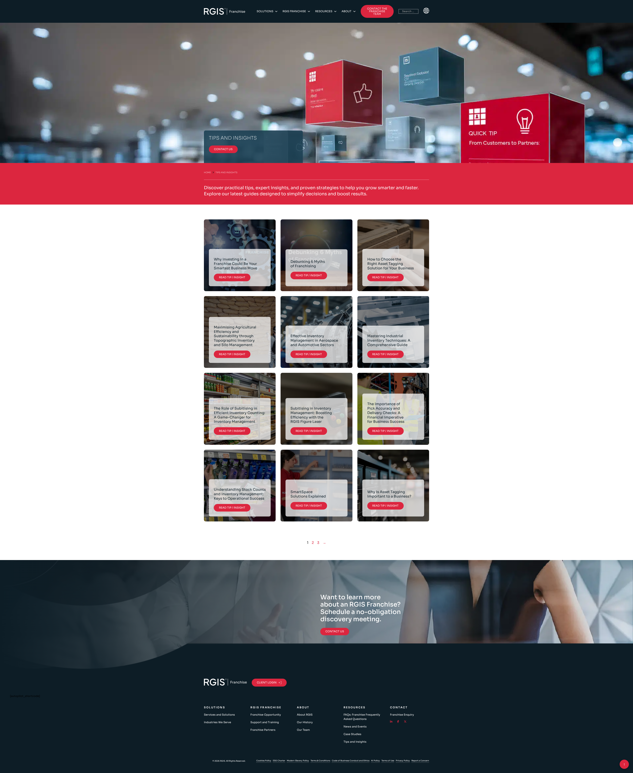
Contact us (223, 149)
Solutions (265, 11)
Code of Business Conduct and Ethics (350, 760)
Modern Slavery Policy (298, 760)
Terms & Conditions (320, 760)
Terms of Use (387, 760)
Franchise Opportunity (265, 714)
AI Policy (375, 760)
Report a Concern (420, 760)
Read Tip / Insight (232, 277)
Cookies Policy (263, 760)
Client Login (267, 682)
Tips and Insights (355, 741)
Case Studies (352, 734)
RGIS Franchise (294, 11)
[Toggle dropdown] (276, 11)
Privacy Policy (403, 760)
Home (207, 172)
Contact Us (334, 631)
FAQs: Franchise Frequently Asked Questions (362, 717)
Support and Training (264, 722)
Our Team (303, 730)
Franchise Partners (262, 730)
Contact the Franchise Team (377, 11)
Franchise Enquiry (402, 714)
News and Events (355, 726)
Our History (305, 722)
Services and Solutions (219, 714)
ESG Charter (279, 760)
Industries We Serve (217, 722)
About (346, 11)
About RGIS (305, 714)
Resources (323, 11)
